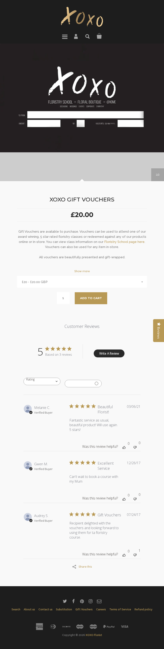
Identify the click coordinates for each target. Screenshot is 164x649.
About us (29, 609)
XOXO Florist (94, 635)
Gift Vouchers (84, 609)
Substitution (64, 609)
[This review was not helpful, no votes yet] (134, 447)
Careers (101, 609)
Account (76, 36)
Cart (99, 36)
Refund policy (143, 609)
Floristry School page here (124, 242)
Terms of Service (120, 609)
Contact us (45, 609)
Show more (82, 271)
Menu (65, 36)
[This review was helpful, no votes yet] (124, 447)
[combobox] (41, 381)
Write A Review (109, 353)
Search (88, 36)
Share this (85, 566)
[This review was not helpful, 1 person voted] (134, 554)
